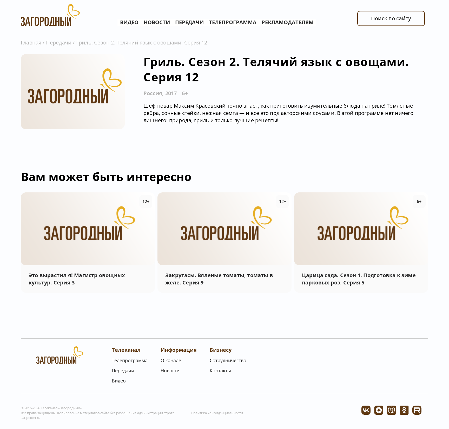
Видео (129, 22)
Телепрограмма (232, 22)
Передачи (189, 22)
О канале (171, 360)
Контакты (220, 370)
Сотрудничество (228, 360)
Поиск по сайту (391, 18)
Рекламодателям (288, 22)
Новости (157, 22)
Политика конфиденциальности (217, 413)
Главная (31, 42)
